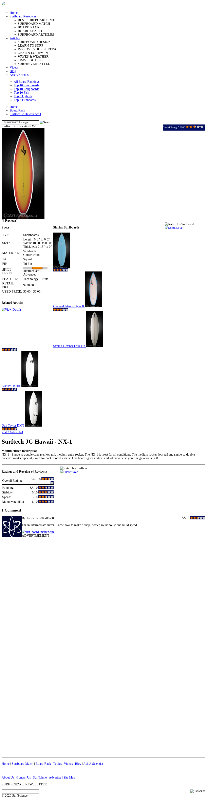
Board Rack (17, 110)
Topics (57, 763)
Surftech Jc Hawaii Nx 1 (25, 114)
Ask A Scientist (19, 74)
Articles (15, 38)
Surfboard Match (22, 763)
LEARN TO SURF (30, 45)
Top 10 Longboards (26, 89)
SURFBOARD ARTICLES (36, 34)
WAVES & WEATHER (33, 56)
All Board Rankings (26, 81)
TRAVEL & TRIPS (30, 60)
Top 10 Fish (21, 92)
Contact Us (23, 777)
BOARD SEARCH (30, 31)
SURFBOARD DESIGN (34, 42)
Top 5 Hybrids (23, 96)
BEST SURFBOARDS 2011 (37, 20)
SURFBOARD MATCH (34, 23)
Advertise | (56, 777)
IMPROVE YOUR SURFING (38, 49)
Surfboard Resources (23, 16)
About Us (8, 777)
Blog (13, 71)
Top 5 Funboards (25, 100)
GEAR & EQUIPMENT (34, 53)
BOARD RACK (29, 27)
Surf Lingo (40, 777)
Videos (14, 67)
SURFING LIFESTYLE (34, 63)
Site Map (69, 777)
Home (14, 12)
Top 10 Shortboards (26, 85)
